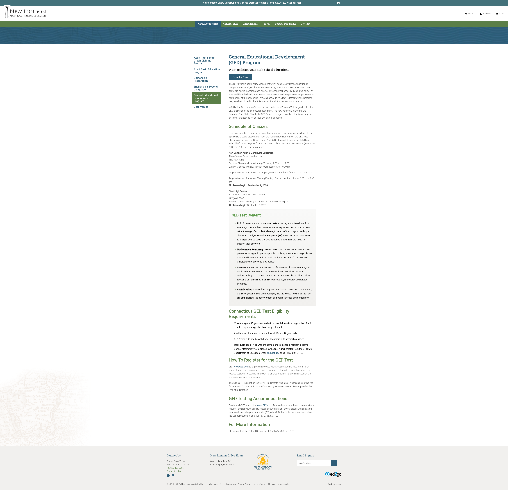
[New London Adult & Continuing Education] (25, 12)
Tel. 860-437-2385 (175, 468)
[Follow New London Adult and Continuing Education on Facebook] (169, 476)
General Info (230, 23)
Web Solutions (334, 484)
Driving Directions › (175, 471)
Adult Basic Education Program (207, 71)
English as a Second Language (206, 88)
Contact (305, 23)
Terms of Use (259, 484)
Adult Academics (208, 23)
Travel (266, 23)
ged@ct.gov (273, 353)
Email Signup (305, 455)
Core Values (201, 106)
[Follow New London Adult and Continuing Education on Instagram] (174, 476)
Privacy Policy (243, 484)
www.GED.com (241, 366)
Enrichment (250, 23)
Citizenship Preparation (201, 79)
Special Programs (285, 23)
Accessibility (284, 484)
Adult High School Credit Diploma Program (204, 60)
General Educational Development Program (206, 98)
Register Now (240, 77)
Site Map (271, 484)
